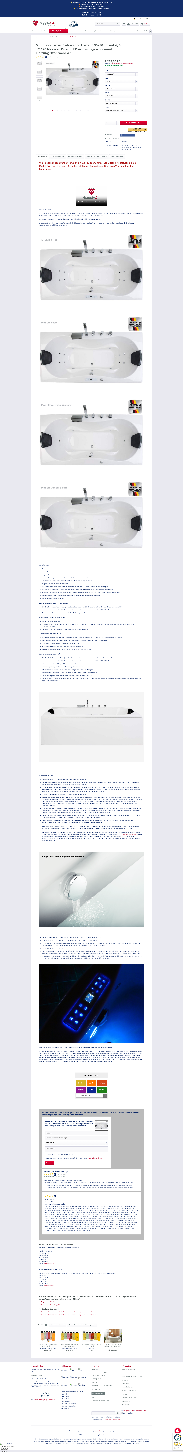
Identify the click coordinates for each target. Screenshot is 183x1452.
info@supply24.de (49, 1263)
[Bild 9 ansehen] (71, 110)
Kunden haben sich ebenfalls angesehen (82, 1325)
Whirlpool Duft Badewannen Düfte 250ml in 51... (48, 1345)
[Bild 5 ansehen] (61, 110)
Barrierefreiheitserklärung (100, 1401)
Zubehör (42, 1325)
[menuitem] (107, 24)
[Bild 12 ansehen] (78, 110)
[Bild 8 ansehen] (68, 110)
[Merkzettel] (124, 24)
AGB (93, 1397)
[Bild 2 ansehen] (54, 110)
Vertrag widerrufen (98, 1393)
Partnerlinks (126, 1380)
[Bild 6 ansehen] (64, 110)
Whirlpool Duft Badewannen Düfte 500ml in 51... (70, 1345)
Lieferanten (125, 1373)
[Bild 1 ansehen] (52, 110)
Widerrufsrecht (96, 1389)
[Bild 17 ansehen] (90, 110)
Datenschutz (126, 1401)
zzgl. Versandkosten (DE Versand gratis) (122, 64)
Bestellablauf (96, 1369)
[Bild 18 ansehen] (92, 110)
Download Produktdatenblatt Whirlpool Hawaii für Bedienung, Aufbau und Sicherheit (68, 1312)
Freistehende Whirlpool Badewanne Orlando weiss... (113, 1345)
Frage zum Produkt (117, 156)
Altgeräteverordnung (57, 156)
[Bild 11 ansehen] (76, 110)
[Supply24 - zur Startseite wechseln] (43, 23)
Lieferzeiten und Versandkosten (102, 1386)
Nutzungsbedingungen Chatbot (132, 1377)
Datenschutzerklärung (95, 1158)
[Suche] (118, 24)
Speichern (49, 1163)
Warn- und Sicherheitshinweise (96, 156)
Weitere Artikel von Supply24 (50, 1305)
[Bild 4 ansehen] (59, 110)
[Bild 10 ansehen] (73, 110)
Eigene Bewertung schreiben (54, 1176)
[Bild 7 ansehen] (66, 110)
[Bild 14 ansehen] (83, 110)
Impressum (125, 1405)
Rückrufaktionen (127, 1387)
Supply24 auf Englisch (129, 1391)
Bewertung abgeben (113, 138)
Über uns (124, 1394)
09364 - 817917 (38, 1375)
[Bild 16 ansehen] (88, 110)
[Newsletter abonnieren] (117, 1413)
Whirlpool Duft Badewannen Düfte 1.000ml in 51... (91, 1345)
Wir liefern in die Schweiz (130, 1398)
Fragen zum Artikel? (47, 1302)
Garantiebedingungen (75, 156)
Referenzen (125, 1384)
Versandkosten (99, 1431)
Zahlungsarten (96, 1379)
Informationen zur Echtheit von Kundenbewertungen (102, 1374)
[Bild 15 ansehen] (85, 110)
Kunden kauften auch (58, 1325)
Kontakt (94, 1382)
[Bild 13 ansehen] (80, 110)
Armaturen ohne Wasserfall (127, 834)
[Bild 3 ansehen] (57, 110)
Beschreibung (42, 156)
